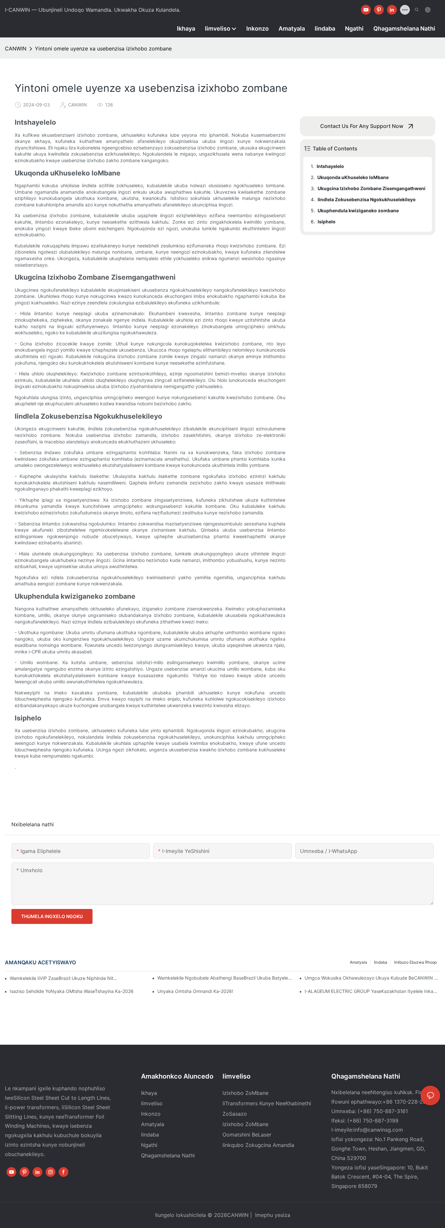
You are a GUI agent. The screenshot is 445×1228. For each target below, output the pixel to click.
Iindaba (380, 962)
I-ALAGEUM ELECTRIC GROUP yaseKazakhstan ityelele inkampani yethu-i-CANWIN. (372, 991)
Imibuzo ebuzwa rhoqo (415, 962)
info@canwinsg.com (378, 1129)
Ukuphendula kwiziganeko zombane (358, 210)
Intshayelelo (330, 166)
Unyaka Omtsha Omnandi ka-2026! (195, 991)
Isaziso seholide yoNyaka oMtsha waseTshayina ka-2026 (72, 991)
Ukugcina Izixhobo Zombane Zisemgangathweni (371, 188)
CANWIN (15, 48)
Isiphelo (327, 221)
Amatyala (358, 962)
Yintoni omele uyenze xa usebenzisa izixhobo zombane (103, 48)
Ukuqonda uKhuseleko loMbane (353, 177)
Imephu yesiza (271, 1215)
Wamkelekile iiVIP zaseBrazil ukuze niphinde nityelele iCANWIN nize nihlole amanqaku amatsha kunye (64, 978)
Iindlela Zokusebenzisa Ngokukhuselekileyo (367, 199)
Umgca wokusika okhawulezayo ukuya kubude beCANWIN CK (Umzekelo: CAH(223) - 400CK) (372, 978)
